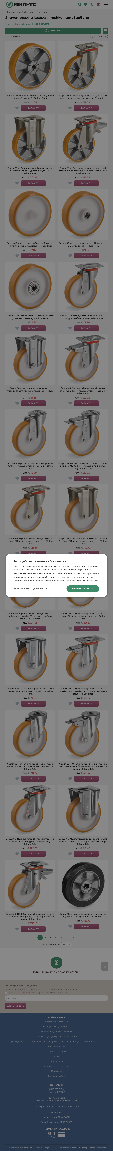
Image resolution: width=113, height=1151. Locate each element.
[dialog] (56, 575)
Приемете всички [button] (83, 588)
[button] (30, 588)
